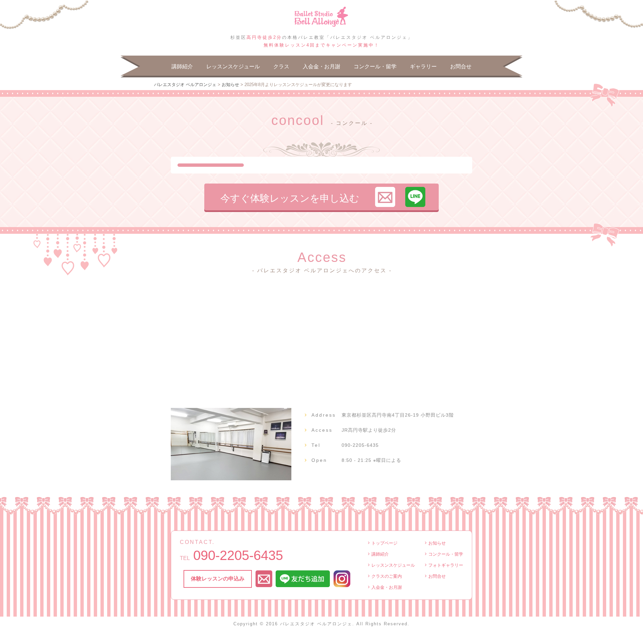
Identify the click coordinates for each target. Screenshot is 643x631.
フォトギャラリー (445, 565)
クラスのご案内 (386, 576)
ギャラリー (423, 66)
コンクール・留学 (375, 66)
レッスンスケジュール (233, 66)
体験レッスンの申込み (217, 578)
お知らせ (437, 543)
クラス (281, 66)
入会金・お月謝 (321, 66)
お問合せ (461, 66)
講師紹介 (182, 66)
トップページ (384, 543)
